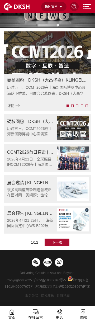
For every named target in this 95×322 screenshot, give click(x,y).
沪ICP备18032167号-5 (50, 280)
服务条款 (31, 295)
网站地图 (63, 295)
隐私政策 (47, 295)
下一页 (57, 242)
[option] (47, 71)
